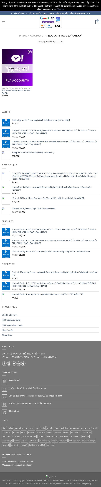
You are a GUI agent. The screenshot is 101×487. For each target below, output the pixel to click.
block (57, 428)
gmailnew (57, 432)
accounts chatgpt (21, 428)
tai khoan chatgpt (88, 441)
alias (31, 428)
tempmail (14, 445)
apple (43, 428)
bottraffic (64, 428)
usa (52, 445)
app (37, 428)
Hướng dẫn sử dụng (11, 319)
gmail (49, 432)
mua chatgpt (7, 441)
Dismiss (60, 9)
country (16, 432)
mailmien (41, 436)
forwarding (41, 432)
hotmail (66, 432)
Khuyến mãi (7, 330)
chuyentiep (7, 432)
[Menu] (3, 22)
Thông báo (7, 335)
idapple (18, 436)
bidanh (49, 428)
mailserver (64, 436)
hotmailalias (75, 432)
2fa (4, 428)
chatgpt (83, 428)
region (54, 441)
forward (31, 432)
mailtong (85, 436)
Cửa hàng (36, 35)
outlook (24, 441)
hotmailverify (8, 436)
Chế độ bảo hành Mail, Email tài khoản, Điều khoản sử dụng (35, 395)
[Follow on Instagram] (9, 363)
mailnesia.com (52, 436)
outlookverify (45, 441)
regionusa (63, 441)
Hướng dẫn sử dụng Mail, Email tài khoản (27, 388)
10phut (10, 428)
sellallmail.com (74, 441)
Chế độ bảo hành (9, 315)
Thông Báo (14, 411)
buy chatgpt (74, 428)
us (48, 445)
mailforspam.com (29, 436)
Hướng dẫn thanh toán (12, 325)
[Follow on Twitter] (14, 363)
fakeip (23, 432)
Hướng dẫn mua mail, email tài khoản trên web (30, 403)
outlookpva (33, 441)
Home (23, 35)
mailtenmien (75, 436)
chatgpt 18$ (93, 428)
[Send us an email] (18, 363)
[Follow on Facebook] (4, 363)
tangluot (6, 445)
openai (16, 441)
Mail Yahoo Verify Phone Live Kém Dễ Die (16, 92)
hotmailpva (87, 432)
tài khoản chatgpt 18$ (37, 445)
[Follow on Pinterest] (23, 363)
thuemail (24, 445)
